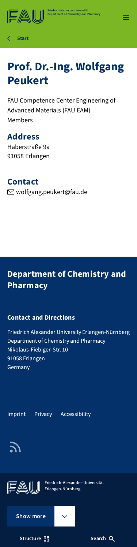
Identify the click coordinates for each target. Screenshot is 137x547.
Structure (30, 538)
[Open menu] (126, 18)
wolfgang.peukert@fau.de (51, 192)
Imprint (16, 414)
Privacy (43, 414)
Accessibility (76, 414)
